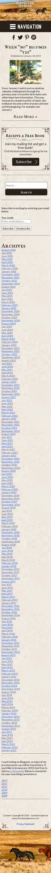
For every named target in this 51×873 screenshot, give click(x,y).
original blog (17, 771)
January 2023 (8, 381)
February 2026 (9, 268)
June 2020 (7, 477)
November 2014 (10, 682)
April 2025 (7, 299)
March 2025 (8, 302)
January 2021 (8, 455)
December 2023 (10, 348)
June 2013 (7, 735)
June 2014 (7, 698)
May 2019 (6, 517)
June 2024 (7, 329)
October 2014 (9, 685)
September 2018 (10, 541)
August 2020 (8, 470)
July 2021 (6, 437)
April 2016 (7, 630)
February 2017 (9, 599)
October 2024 (9, 317)
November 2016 (10, 609)
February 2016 (9, 636)
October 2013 (9, 722)
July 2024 (6, 326)
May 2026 (6, 259)
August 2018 (8, 544)
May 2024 (6, 332)
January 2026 (8, 271)
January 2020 (8, 492)
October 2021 (9, 428)
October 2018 (9, 538)
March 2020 (8, 486)
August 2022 (8, 397)
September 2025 (10, 283)
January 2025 (8, 308)
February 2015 (9, 673)
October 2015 (9, 649)
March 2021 (8, 449)
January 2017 (8, 603)
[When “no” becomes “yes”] (25, 72)
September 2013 (10, 725)
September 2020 (10, 467)
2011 (4, 786)
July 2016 (6, 621)
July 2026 (6, 253)
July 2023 (6, 363)
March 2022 (8, 412)
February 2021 (9, 452)
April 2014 (7, 704)
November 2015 (10, 645)
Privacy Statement (25, 824)
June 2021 (7, 440)
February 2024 (9, 342)
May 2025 (6, 295)
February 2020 (9, 489)
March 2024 (8, 339)
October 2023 (9, 354)
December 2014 (10, 679)
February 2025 (9, 305)
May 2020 (6, 480)
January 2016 (8, 639)
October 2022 (9, 391)
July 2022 (6, 400)
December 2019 (10, 495)
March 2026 (8, 265)
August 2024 (8, 323)
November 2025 (10, 277)
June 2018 (7, 550)
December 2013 (10, 716)
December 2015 (10, 643)
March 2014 (8, 707)
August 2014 (8, 692)
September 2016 (10, 615)
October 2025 (9, 280)
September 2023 (10, 357)
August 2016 (8, 618)
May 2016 (6, 627)
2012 (4, 783)
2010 (4, 789)
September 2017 (10, 578)
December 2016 (10, 606)
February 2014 (9, 710)
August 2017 (8, 581)
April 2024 (7, 335)
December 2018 (10, 532)
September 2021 (10, 431)
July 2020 (6, 474)
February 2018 (9, 563)
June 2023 (7, 366)
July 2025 (6, 289)
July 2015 (6, 658)
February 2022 (9, 415)
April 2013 (7, 741)
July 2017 (6, 584)
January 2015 (8, 676)
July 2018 (6, 547)
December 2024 (10, 311)
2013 (4, 780)
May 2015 (6, 664)
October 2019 (9, 501)
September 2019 (10, 504)
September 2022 (10, 394)
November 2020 (10, 461)
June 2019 (7, 514)
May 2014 (6, 701)
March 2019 (8, 523)
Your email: (7, 217)
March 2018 (8, 560)
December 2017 (10, 569)
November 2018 (10, 535)
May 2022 (6, 406)
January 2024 (8, 345)
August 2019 (8, 507)
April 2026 (7, 262)
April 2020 (7, 483)
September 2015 (10, 652)
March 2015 (8, 670)
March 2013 (8, 744)
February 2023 (9, 378)
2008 (4, 795)
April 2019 (7, 520)
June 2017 (7, 587)
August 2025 (8, 286)
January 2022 (8, 418)
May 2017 (6, 590)
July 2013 (6, 732)
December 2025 (10, 274)
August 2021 (8, 434)
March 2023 (8, 375)
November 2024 (10, 314)
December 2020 (10, 458)
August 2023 (8, 360)
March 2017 (8, 596)
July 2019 (6, 510)
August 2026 (8, 250)
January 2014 (8, 713)
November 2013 (10, 719)
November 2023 (10, 351)
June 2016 (7, 624)
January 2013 (8, 750)
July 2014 (6, 695)
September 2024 (10, 320)
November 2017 (10, 572)
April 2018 (7, 556)
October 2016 (9, 612)
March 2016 (8, 633)
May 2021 (6, 443)
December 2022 (10, 385)
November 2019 (10, 498)
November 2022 (10, 388)
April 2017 (7, 593)
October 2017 (9, 575)
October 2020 (9, 464)
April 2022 (7, 409)
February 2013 (9, 747)
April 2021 (7, 446)
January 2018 (8, 566)
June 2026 (7, 256)
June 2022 (7, 403)
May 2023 (6, 369)
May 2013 (6, 738)
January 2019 (8, 529)
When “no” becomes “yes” (25, 49)
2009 (4, 792)
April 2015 (7, 667)
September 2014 (10, 688)
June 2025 (7, 292)
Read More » (26, 116)
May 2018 (6, 553)
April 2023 (7, 372)
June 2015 (7, 661)
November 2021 (10, 424)
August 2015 (8, 655)
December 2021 (10, 421)
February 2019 (9, 526)
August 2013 (8, 728)
